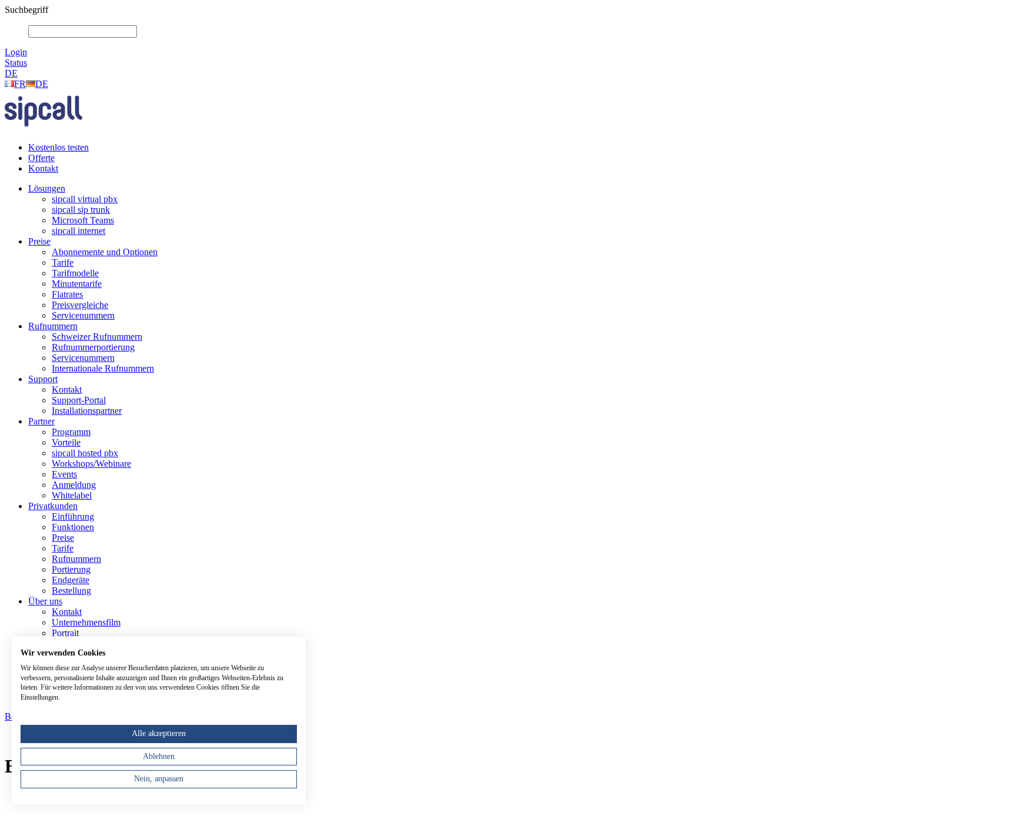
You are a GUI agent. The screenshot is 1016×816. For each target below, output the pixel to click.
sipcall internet (78, 231)
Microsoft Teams (83, 220)
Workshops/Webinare (91, 464)
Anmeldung (74, 485)
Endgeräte (70, 580)
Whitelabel (72, 495)
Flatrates (67, 294)
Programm (71, 432)
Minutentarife (77, 284)
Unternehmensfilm (86, 622)
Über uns (45, 601)
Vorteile (66, 442)
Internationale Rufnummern (103, 368)
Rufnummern (53, 326)
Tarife (62, 262)
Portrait (65, 633)
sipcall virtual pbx (85, 199)
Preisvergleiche (80, 305)
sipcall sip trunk (81, 210)
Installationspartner (87, 411)
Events (64, 474)
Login (16, 52)
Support (43, 379)
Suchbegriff (26, 10)
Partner (41, 421)
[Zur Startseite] (43, 130)
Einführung (73, 516)
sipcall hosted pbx (85, 453)
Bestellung (71, 591)
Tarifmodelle (75, 273)
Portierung (71, 569)
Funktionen (73, 527)
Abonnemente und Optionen (105, 252)
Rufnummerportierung (93, 347)
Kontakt (43, 168)
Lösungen (46, 188)
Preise (39, 241)
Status (16, 63)
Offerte (41, 158)
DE (11, 73)
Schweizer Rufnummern (97, 337)
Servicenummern (83, 315)
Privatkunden (53, 506)
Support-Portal (79, 400)
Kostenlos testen (58, 147)
